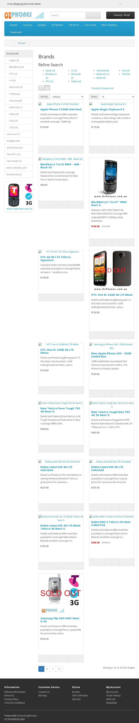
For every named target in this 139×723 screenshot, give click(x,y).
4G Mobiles (57, 24)
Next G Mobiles (109, 24)
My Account (112, 691)
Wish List (110, 699)
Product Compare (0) (102, 88)
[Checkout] (132, 3)
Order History (113, 695)
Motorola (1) (102, 74)
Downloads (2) (14, 174)
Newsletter (111, 702)
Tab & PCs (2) (13, 154)
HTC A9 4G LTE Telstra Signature (55, 258)
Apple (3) (50, 70)
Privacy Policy (11, 699)
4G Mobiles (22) (15, 147)
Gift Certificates (80, 695)
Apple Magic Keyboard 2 (107, 109)
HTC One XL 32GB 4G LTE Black (111, 294)
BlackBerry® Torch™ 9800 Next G (109, 203)
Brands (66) (12, 53)
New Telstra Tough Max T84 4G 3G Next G (110, 413)
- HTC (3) (12, 73)
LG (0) (74, 70)
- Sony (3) (12, 120)
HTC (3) (49, 81)
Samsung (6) (102, 70)
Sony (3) (126, 70)
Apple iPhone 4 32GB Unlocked (60, 109)
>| (59, 668)
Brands (13, 24)
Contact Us (44, 691)
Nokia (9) (101, 77)
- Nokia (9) (13, 114)
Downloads (16, 32)
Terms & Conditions (14, 702)
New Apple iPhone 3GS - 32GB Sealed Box (111, 354)
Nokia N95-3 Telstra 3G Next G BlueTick (111, 523)
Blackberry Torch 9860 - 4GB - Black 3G (60, 165)
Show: (94, 96)
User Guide (90, 24)
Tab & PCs (74, 24)
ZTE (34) (126, 74)
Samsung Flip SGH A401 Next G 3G (59, 619)
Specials (76, 699)
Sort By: (44, 96)
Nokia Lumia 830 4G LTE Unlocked (107, 468)
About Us (9, 695)
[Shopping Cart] (128, 3)
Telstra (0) (76, 81)
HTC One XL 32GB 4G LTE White (57, 351)
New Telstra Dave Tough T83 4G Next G (60, 409)
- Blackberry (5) (15, 67)
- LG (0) (11, 80)
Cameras (27, 24)
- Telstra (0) (13, 93)
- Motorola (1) (14, 107)
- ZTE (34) (12, 127)
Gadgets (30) (13, 140)
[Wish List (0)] (123, 3)
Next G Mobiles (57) (17, 167)
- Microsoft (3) (14, 87)
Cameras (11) (13, 134)
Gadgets (41, 24)
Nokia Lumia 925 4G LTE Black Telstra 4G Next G (60, 527)
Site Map (42, 695)
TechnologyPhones (27, 715)
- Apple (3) (13, 60)
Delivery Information (14, 691)
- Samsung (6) (14, 100)
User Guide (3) (14, 161)
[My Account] (119, 3)
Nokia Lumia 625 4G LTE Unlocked (56, 468)
